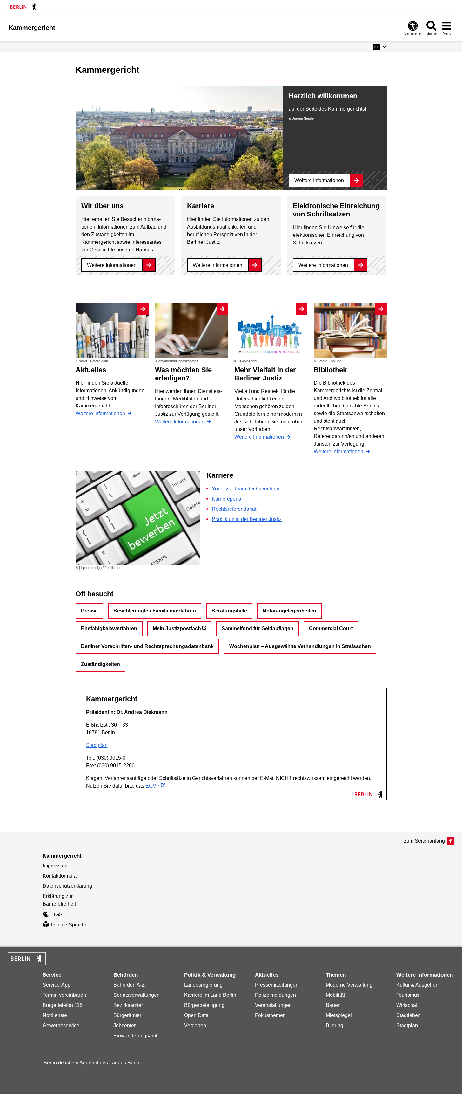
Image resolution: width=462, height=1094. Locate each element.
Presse (89, 610)
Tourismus (407, 995)
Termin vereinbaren (64, 995)
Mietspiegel (339, 1015)
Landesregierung (203, 985)
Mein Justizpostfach (177, 628)
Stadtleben (408, 1015)
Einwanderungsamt (135, 1035)
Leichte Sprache (69, 924)
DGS (57, 914)
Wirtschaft (407, 1005)
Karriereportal (227, 499)
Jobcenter (124, 1025)
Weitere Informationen (319, 180)
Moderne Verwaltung (349, 985)
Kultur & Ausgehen (417, 985)
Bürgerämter (127, 1015)
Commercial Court (331, 628)
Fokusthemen (270, 1015)
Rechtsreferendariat (234, 509)
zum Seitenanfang (424, 841)
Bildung (334, 1025)
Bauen (333, 1005)
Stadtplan (97, 745)
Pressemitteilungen (276, 985)
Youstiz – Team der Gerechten (245, 488)
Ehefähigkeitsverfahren (109, 628)
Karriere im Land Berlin (210, 995)
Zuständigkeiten (100, 664)
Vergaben (195, 1025)
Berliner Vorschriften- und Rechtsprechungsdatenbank (147, 646)
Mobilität (335, 995)
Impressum (55, 865)
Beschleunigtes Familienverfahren (154, 610)
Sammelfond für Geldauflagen (257, 628)
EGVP (152, 786)
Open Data (196, 1015)
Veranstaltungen (273, 1005)
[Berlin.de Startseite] (23, 7)
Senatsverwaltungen (136, 995)
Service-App (56, 985)
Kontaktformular (60, 876)
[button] (379, 47)
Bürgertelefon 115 (63, 1005)
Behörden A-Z (129, 985)
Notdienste (55, 1015)
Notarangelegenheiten (289, 610)
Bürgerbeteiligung (204, 1005)
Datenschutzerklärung (67, 886)
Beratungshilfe (229, 610)
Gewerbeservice (61, 1025)
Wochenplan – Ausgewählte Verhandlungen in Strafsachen (300, 646)
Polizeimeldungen (275, 995)
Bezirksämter (128, 1005)
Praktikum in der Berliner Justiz (247, 519)
